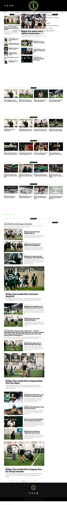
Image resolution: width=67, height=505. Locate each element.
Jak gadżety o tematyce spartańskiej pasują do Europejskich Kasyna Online (19, 25)
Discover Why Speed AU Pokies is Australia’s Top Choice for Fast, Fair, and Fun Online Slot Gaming (42, 15)
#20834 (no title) (24, 12)
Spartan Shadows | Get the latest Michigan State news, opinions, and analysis (32, 28)
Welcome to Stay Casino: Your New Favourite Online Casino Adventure (33, 33)
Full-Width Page (56, 17)
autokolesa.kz (35, 12)
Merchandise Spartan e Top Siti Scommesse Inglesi (51, 25)
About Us (29, 12)
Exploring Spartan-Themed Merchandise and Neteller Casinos (42, 17)
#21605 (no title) (17, 12)
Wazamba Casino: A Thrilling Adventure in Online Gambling (22, 30)
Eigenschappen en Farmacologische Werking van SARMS (23, 17)
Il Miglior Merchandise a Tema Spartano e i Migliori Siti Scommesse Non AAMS (28, 22)
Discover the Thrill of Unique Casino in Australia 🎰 (18, 15)
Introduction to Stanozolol (45, 22)
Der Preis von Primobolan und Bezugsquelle (45, 12)
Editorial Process (11, 17)
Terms (46, 28)
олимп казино (11, 214)
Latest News (34, 25)
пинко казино (6, 214)
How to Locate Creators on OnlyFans (41, 20)
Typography (50, 28)
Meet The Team (40, 25)
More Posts (24, 481)
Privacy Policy (17, 28)
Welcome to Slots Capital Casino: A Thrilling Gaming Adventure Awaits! (43, 30)
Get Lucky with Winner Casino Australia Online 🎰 (27, 20)
